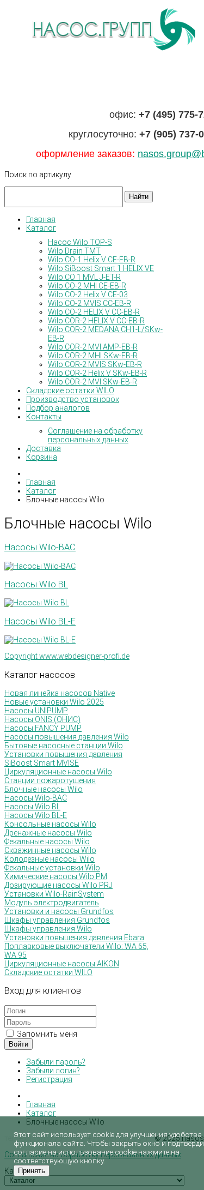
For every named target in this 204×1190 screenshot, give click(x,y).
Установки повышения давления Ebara (74, 937)
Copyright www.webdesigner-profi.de (66, 656)
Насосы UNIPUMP (36, 710)
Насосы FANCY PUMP (43, 728)
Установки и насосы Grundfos (59, 911)
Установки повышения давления (63, 754)
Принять (31, 1171)
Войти (18, 1044)
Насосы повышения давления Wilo (66, 736)
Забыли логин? (53, 1070)
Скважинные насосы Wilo (50, 850)
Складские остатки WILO (48, 972)
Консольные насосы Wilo (50, 824)
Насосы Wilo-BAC (40, 547)
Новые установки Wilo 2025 (54, 702)
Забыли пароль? (55, 1061)
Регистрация (49, 1079)
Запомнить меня (46, 1034)
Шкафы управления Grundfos (57, 920)
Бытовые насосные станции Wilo (63, 745)
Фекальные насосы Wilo (47, 841)
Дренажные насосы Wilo (48, 832)
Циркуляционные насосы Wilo (58, 771)
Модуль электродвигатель (51, 902)
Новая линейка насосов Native (59, 693)
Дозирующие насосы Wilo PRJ (58, 885)
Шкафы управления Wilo (48, 928)
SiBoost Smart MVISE (41, 763)
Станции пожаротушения (50, 780)
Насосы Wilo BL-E (40, 621)
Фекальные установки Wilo (52, 867)
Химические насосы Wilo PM (55, 876)
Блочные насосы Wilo (43, 789)
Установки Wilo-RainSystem (54, 894)
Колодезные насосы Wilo (49, 859)
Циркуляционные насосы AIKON (61, 963)
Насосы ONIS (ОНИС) (42, 719)
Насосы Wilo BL (36, 584)
